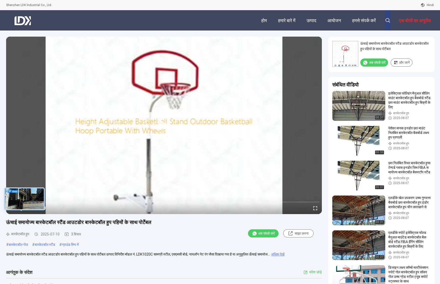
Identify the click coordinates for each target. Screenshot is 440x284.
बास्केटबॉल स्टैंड (45, 245)
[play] (164, 125)
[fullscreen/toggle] (315, 208)
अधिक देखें (277, 254)
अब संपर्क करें (266, 233)
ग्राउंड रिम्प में (70, 245)
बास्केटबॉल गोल (18, 245)
